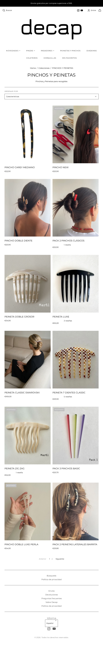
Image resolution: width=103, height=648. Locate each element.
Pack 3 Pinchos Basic (66, 468)
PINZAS (29, 51)
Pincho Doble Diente (18, 240)
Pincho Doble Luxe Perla (21, 544)
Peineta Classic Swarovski (22, 392)
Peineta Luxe (61, 316)
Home (33, 68)
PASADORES (46, 51)
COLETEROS (32, 58)
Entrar (93, 10)
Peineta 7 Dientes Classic (69, 392)
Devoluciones (51, 594)
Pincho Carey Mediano (20, 167)
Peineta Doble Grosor (19, 316)
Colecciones (43, 68)
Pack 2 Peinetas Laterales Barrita (75, 544)
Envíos (51, 591)
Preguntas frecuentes (51, 598)
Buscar (9, 10)
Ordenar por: (11, 91)
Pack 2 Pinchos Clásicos (68, 240)
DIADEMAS (92, 51)
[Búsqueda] (4, 10)
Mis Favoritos (69, 58)
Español (49, 623)
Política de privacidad (51, 579)
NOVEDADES (12, 51)
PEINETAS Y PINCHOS (70, 51)
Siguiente (60, 559)
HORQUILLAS (50, 58)
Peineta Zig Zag (14, 468)
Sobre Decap (52, 602)
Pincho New (61, 167)
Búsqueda (51, 575)
